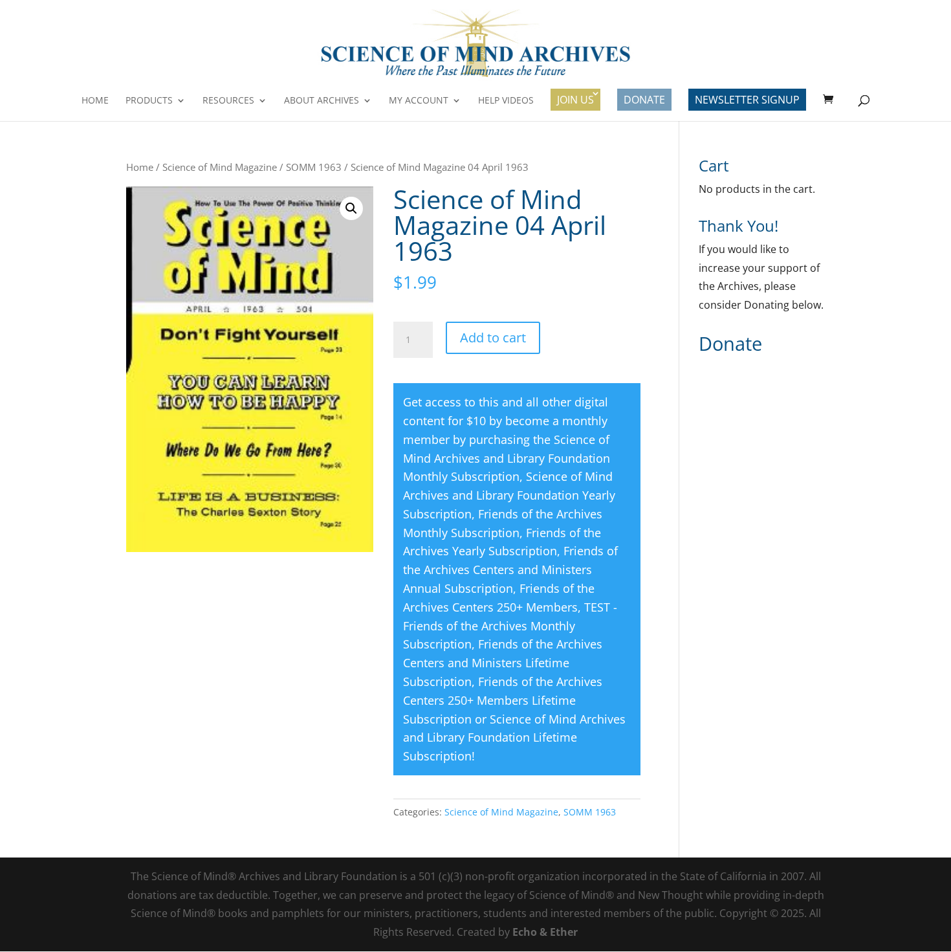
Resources (228, 101)
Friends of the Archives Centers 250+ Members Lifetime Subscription (502, 700)
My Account (418, 101)
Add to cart (493, 337)
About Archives (321, 101)
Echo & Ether (545, 932)
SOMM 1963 (314, 167)
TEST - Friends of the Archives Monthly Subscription (510, 625)
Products (149, 101)
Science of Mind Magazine (219, 167)
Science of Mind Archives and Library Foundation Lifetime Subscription (514, 737)
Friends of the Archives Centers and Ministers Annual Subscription (510, 569)
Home (95, 101)
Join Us (575, 100)
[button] (351, 208)
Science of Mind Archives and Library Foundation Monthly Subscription (506, 458)
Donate (644, 100)
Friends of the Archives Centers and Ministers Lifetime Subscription (502, 662)
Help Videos (506, 101)
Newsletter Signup (747, 100)
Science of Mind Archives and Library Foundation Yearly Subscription (509, 495)
